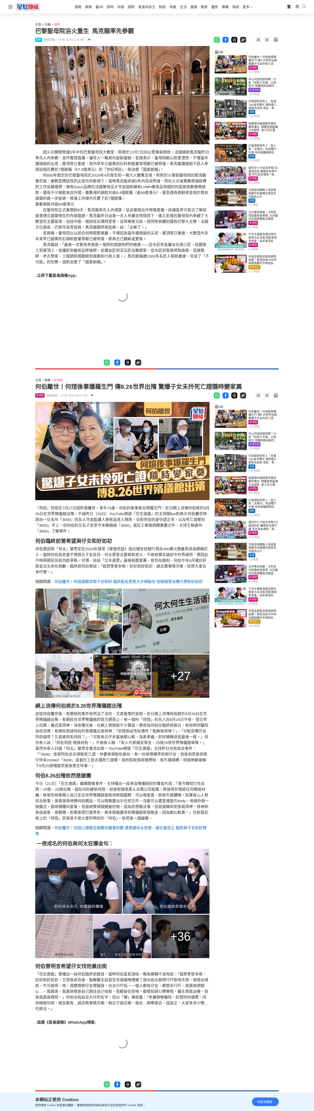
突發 (251, 112)
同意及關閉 (264, 1102)
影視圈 (253, 67)
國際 (57, 24)
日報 (48, 24)
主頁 (38, 24)
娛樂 (48, 380)
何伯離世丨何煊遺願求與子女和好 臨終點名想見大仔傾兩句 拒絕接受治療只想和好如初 (128, 582)
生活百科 (254, 90)
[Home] (28, 6)
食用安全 (254, 267)
